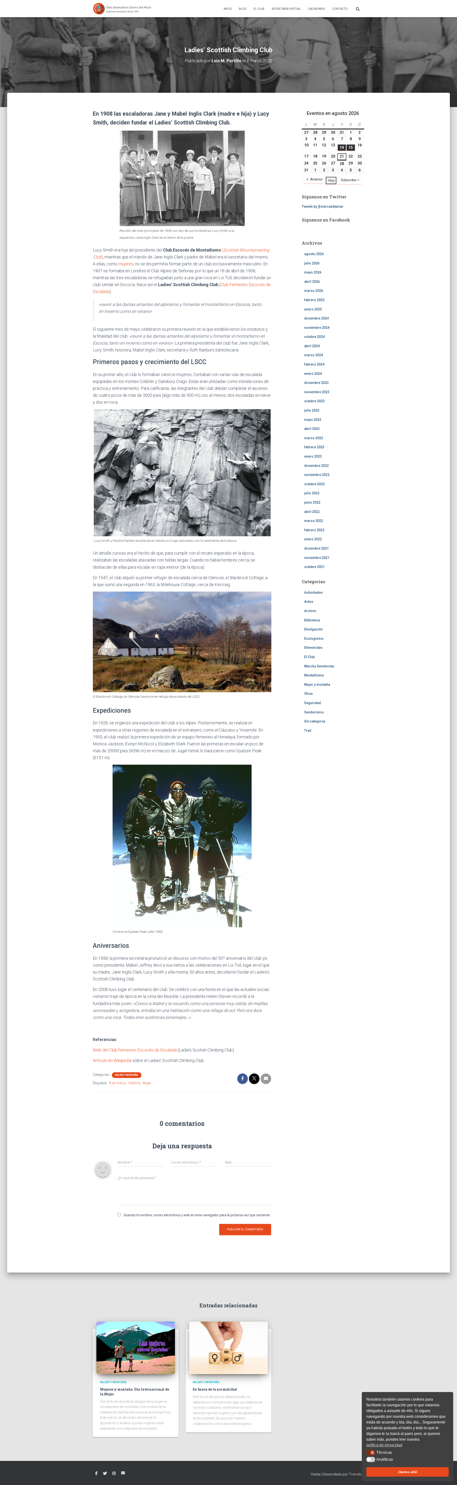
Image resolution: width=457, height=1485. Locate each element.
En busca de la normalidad (215, 1389)
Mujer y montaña (126, 1075)
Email (123, 1473)
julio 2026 (311, 263)
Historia (134, 1083)
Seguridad (312, 703)
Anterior (316, 179)
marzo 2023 (313, 438)
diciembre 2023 (316, 383)
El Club (258, 8)
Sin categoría (314, 721)
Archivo (310, 611)
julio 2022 (311, 493)
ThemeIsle (356, 1474)
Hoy (331, 180)
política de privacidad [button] (384, 1445)
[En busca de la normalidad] (228, 1348)
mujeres (126, 263)
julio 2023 (311, 410)
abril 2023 (312, 429)
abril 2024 (312, 346)
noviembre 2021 (316, 558)
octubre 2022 (314, 484)
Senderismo (314, 712)
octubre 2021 (314, 567)
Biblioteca (312, 620)
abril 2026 (312, 282)
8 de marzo (117, 1083)
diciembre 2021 (316, 548)
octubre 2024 (314, 337)
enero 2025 (313, 309)
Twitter (105, 1473)
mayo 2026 (312, 272)
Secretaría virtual (286, 8)
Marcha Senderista (319, 666)
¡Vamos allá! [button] (407, 1472)
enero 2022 (313, 539)
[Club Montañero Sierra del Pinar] (122, 9)
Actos (308, 601)
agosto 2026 (314, 254)
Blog (242, 8)
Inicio (228, 8)
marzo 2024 (313, 355)
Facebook (96, 1473)
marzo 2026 (313, 291)
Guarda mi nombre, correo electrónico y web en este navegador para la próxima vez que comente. (197, 1215)
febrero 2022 (314, 530)
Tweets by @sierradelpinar (322, 206)
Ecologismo (313, 638)
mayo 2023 (312, 420)
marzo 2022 (313, 521)
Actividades (313, 592)
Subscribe (348, 180)
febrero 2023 (314, 447)
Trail (307, 730)
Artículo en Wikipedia (112, 1060)
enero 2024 (313, 374)
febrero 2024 (314, 364)
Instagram (114, 1473)
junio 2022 (312, 502)
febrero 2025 (314, 300)
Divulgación (313, 629)
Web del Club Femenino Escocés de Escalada (135, 1049)
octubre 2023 (314, 401)
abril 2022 (312, 512)
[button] (370, 1452)
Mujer (147, 1083)
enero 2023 (313, 456)
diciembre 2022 (316, 466)
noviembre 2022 (316, 475)
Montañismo (314, 675)
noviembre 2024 (316, 328)
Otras (308, 694)
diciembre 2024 (316, 318)
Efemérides (313, 648)
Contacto (340, 8)
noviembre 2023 (316, 392)
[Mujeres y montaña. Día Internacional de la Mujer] (135, 1348)
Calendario (316, 8)
